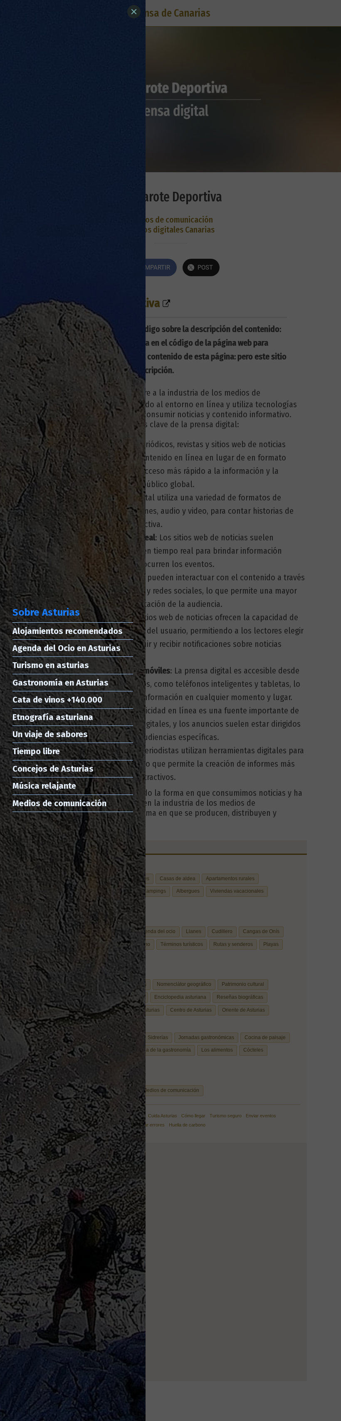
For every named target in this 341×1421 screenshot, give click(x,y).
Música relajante (44, 786)
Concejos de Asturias (53, 769)
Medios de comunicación (59, 803)
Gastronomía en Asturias (60, 683)
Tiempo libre (36, 751)
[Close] (134, 11)
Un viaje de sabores (50, 734)
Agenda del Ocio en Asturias (66, 648)
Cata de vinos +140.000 (57, 700)
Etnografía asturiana (52, 717)
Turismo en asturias (50, 665)
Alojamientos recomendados (67, 631)
